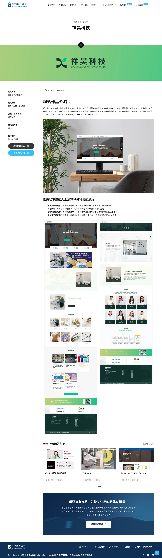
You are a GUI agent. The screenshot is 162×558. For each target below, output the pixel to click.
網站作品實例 (108, 5)
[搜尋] (153, 5)
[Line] (153, 555)
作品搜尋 (125, 5)
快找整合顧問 (13, 139)
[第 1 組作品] (97, 486)
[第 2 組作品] (100, 486)
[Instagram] (148, 555)
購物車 (85, 22)
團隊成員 (62, 5)
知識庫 (94, 5)
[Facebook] (143, 555)
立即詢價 (141, 5)
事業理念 (51, 5)
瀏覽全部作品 (148, 444)
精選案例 (77, 22)
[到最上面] (157, 553)
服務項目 (73, 5)
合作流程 (84, 5)
